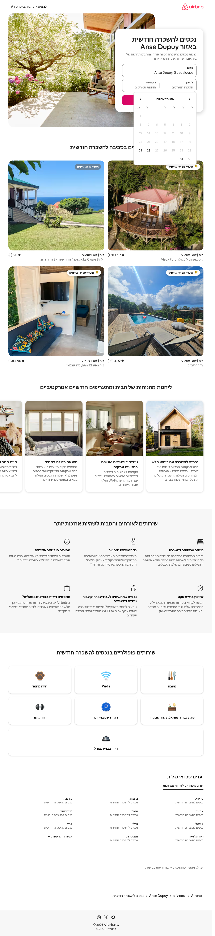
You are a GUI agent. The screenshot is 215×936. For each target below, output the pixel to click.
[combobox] (159, 72)
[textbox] (178, 87)
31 (181, 159)
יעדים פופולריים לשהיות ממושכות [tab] (183, 785)
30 (189, 159)
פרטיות (112, 929)
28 (148, 150)
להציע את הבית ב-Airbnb (29, 6)
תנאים (100, 929)
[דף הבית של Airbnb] (192, 6)
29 (140, 150)
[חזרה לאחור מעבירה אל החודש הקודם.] (189, 99)
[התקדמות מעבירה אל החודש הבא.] (141, 99)
